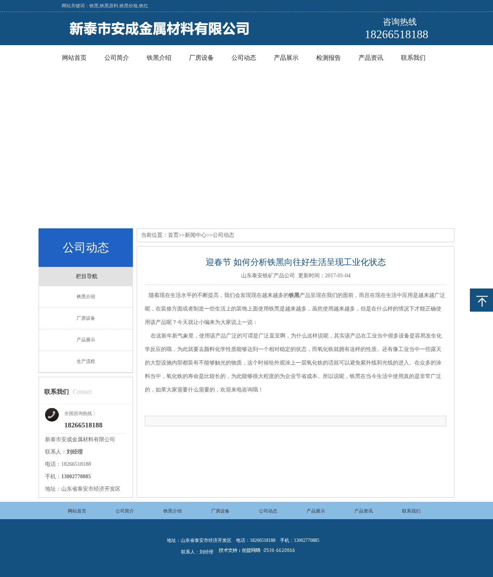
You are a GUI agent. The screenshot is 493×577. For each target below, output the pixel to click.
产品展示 (286, 57)
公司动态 (243, 57)
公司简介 (116, 57)
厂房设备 (201, 57)
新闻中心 (195, 235)
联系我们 (413, 57)
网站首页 (74, 57)
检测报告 (328, 57)
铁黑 (294, 295)
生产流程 (86, 361)
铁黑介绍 (159, 57)
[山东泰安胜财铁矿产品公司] (163, 37)
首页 (173, 235)
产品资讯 (371, 57)
